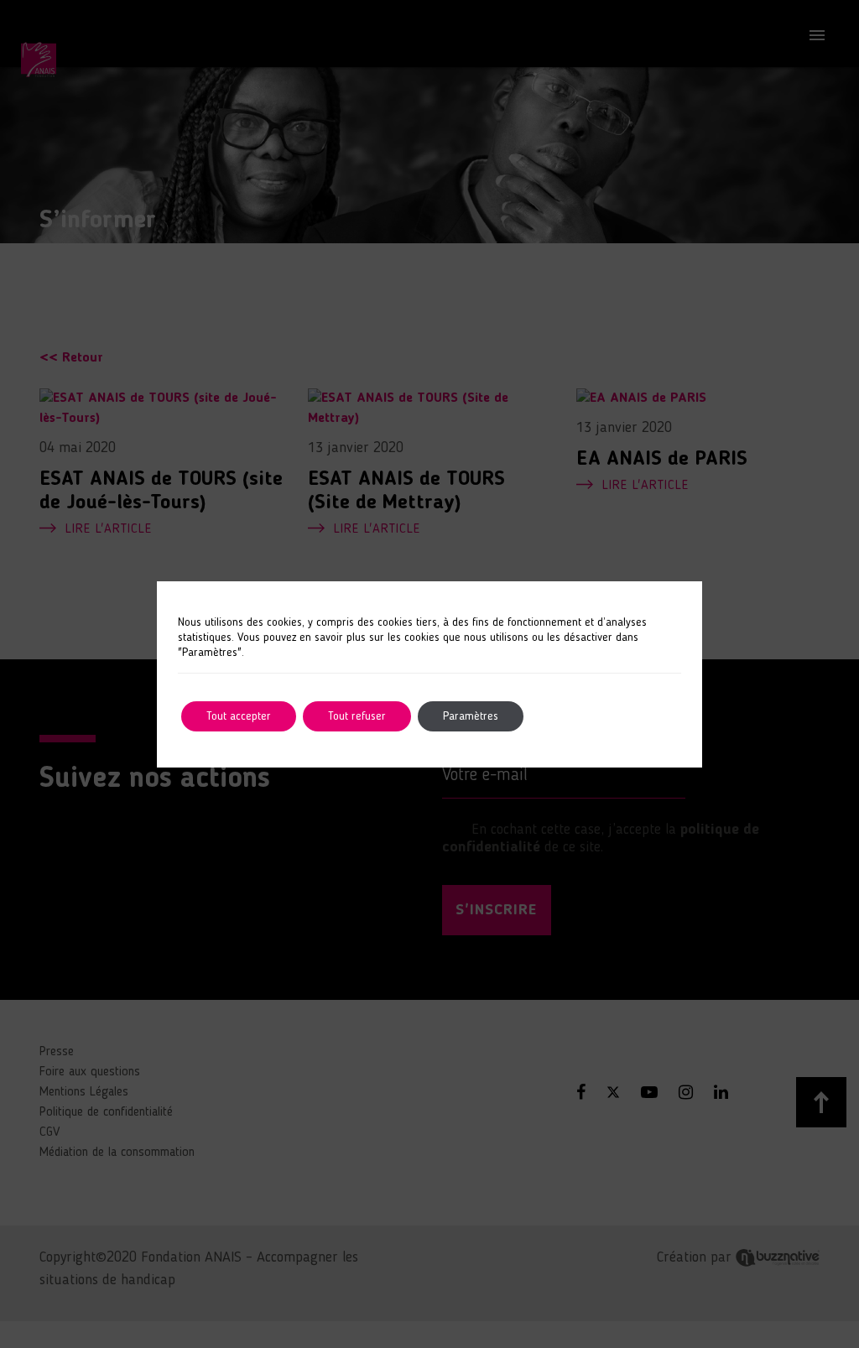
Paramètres (470, 716)
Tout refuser (357, 716)
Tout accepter (238, 716)
